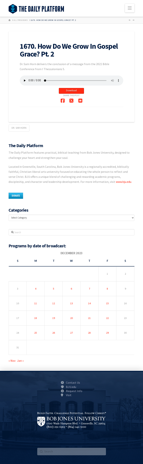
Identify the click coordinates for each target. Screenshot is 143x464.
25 (35, 332)
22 (107, 318)
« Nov (12, 360)
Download (71, 90)
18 (35, 318)
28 (89, 332)
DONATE (16, 195)
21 (89, 318)
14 (89, 303)
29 (107, 332)
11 (35, 303)
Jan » (20, 360)
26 (53, 332)
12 (53, 303)
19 (53, 318)
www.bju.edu (123, 182)
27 (71, 332)
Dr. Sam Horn (19, 127)
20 (71, 318)
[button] (129, 8)
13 (71, 303)
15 (107, 303)
